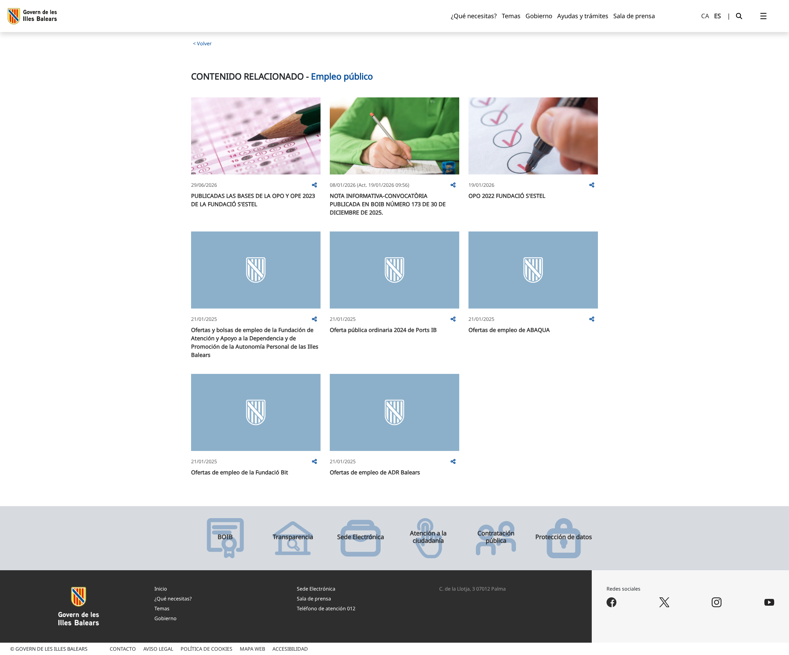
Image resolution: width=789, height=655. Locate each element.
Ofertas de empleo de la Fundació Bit (239, 472)
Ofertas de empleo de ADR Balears (375, 472)
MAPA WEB (252, 648)
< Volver (202, 43)
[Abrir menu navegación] (763, 16)
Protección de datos (563, 537)
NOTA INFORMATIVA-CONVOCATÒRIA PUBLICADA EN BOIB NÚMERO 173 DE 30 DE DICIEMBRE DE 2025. (388, 204)
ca (705, 16)
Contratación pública (495, 537)
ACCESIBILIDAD (290, 648)
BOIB (225, 537)
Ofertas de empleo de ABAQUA (509, 330)
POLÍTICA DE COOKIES (206, 648)
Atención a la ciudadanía (428, 537)
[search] (739, 16)
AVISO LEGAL (158, 648)
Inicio (160, 588)
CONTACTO (123, 648)
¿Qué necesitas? (173, 598)
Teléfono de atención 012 (326, 608)
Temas (162, 608)
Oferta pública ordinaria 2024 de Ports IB (383, 330)
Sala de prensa (314, 598)
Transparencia (293, 537)
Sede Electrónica (360, 537)
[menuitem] (473, 16)
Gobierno (165, 618)
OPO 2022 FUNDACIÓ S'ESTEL (506, 195)
